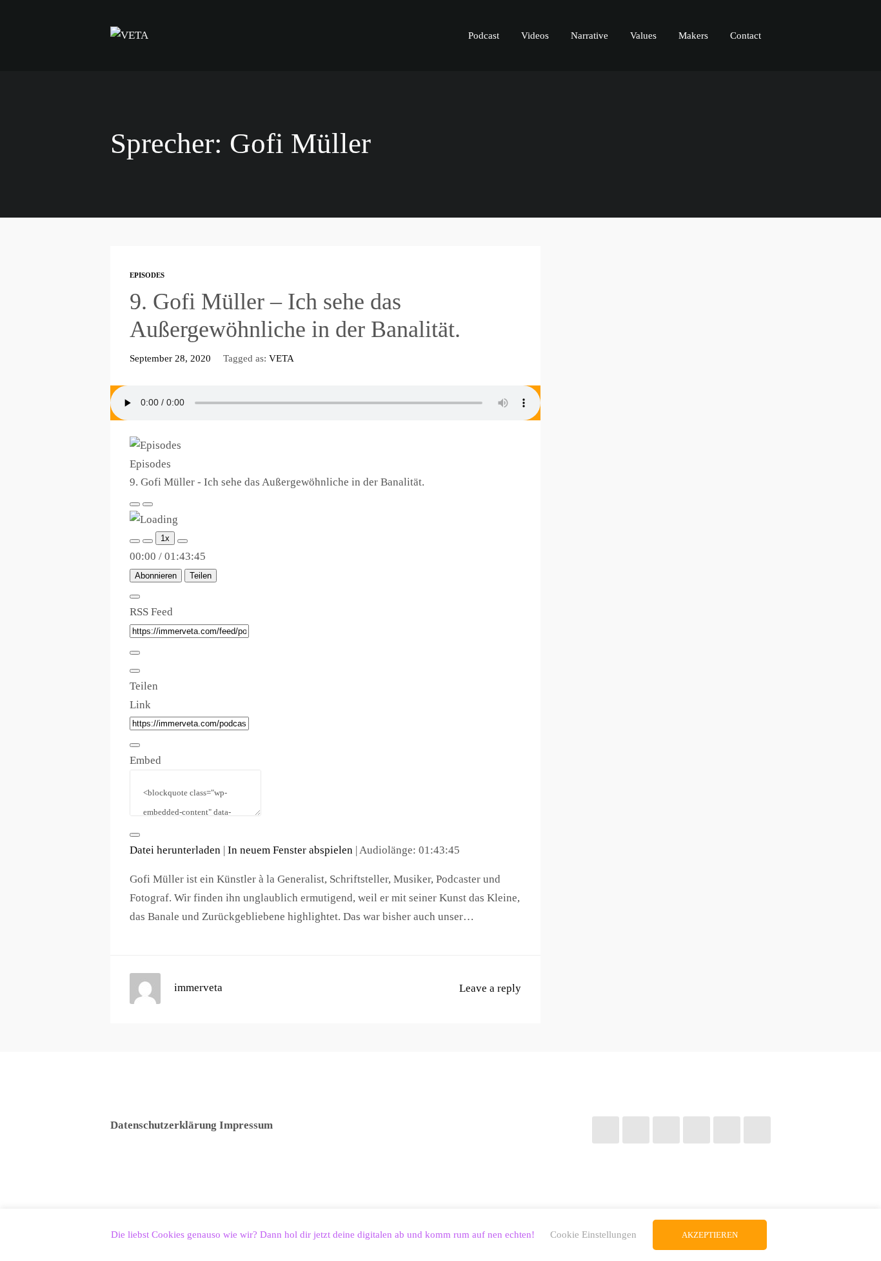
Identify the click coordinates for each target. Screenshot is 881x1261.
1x (165, 538)
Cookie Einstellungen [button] (593, 1234)
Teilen (201, 575)
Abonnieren (156, 575)
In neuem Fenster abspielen (290, 850)
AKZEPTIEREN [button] (710, 1235)
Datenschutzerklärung (163, 1125)
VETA (281, 358)
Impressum (246, 1125)
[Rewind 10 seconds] (148, 541)
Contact (745, 35)
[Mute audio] (135, 541)
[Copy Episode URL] (135, 745)
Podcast (483, 35)
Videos (535, 35)
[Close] (135, 597)
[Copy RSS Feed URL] (135, 653)
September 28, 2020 (170, 358)
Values (643, 35)
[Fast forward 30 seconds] (182, 541)
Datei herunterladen (175, 850)
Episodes (147, 275)
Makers (693, 35)
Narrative (589, 35)
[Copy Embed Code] (135, 835)
